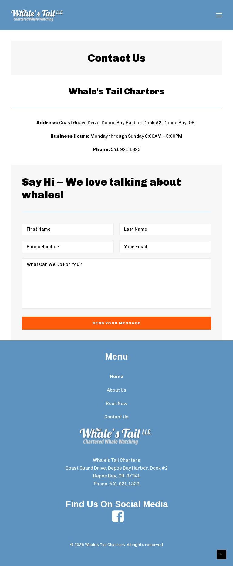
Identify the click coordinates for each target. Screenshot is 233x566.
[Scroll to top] (221, 554)
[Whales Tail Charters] (38, 15)
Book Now (116, 403)
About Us (117, 390)
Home (116, 376)
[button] (219, 15)
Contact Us (116, 417)
